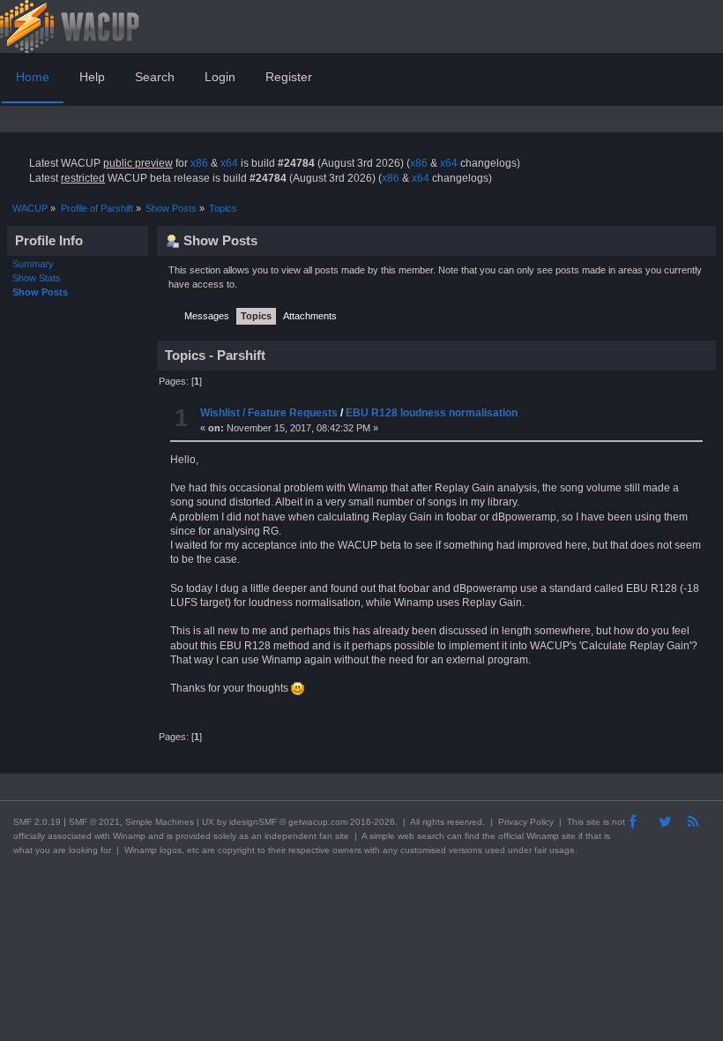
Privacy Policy (526, 822)
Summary (33, 263)
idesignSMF (253, 822)
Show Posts (40, 292)
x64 (229, 163)
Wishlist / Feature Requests (269, 413)
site (593, 822)
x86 (199, 163)
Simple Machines (159, 822)
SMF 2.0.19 (37, 822)
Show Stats (36, 278)
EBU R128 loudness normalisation (432, 413)
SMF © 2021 (94, 822)
